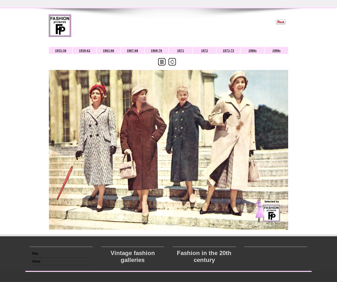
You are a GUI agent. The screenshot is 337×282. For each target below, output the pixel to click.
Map (35, 253)
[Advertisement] (173, 26)
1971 (180, 50)
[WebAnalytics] (276, 252)
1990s (276, 50)
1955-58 (60, 50)
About (36, 261)
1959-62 (84, 50)
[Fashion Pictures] (60, 29)
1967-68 (132, 50)
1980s (252, 50)
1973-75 (228, 50)
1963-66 (108, 50)
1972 (204, 50)
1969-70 (156, 50)
